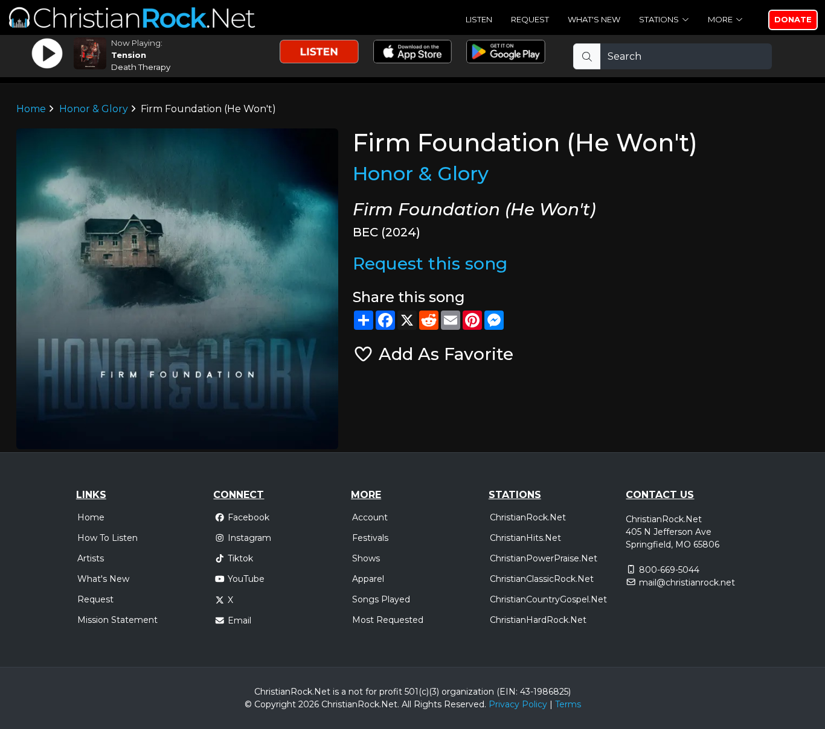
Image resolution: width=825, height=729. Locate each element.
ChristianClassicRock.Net (542, 579)
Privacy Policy (518, 704)
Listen (479, 19)
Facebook (248, 517)
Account (370, 517)
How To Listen (107, 538)
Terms (568, 704)
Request (530, 19)
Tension (128, 55)
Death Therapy (140, 67)
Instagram (249, 538)
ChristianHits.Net (525, 538)
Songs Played (381, 599)
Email (239, 620)
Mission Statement (117, 620)
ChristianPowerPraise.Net (543, 558)
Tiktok (240, 558)
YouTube (246, 579)
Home (31, 109)
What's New (594, 19)
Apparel (368, 579)
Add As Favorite (443, 354)
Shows (366, 558)
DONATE (793, 19)
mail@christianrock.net (687, 582)
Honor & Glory (93, 109)
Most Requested (387, 620)
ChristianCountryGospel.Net (548, 599)
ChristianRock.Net (528, 517)
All (406, 704)
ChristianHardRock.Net (538, 620)
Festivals (370, 538)
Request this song (430, 263)
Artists (90, 558)
